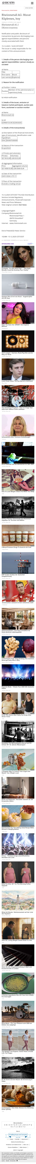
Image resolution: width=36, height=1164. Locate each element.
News (11, 1139)
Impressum (24, 1139)
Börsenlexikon (18, 1123)
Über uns (25, 1144)
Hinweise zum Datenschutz (13, 1144)
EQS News (23, 205)
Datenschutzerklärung (17, 1142)
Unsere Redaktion (13, 1147)
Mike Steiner (23, 1147)
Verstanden (13, 1161)
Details (7, 1161)
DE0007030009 (13, 10)
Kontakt (17, 1139)
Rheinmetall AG (5, 10)
